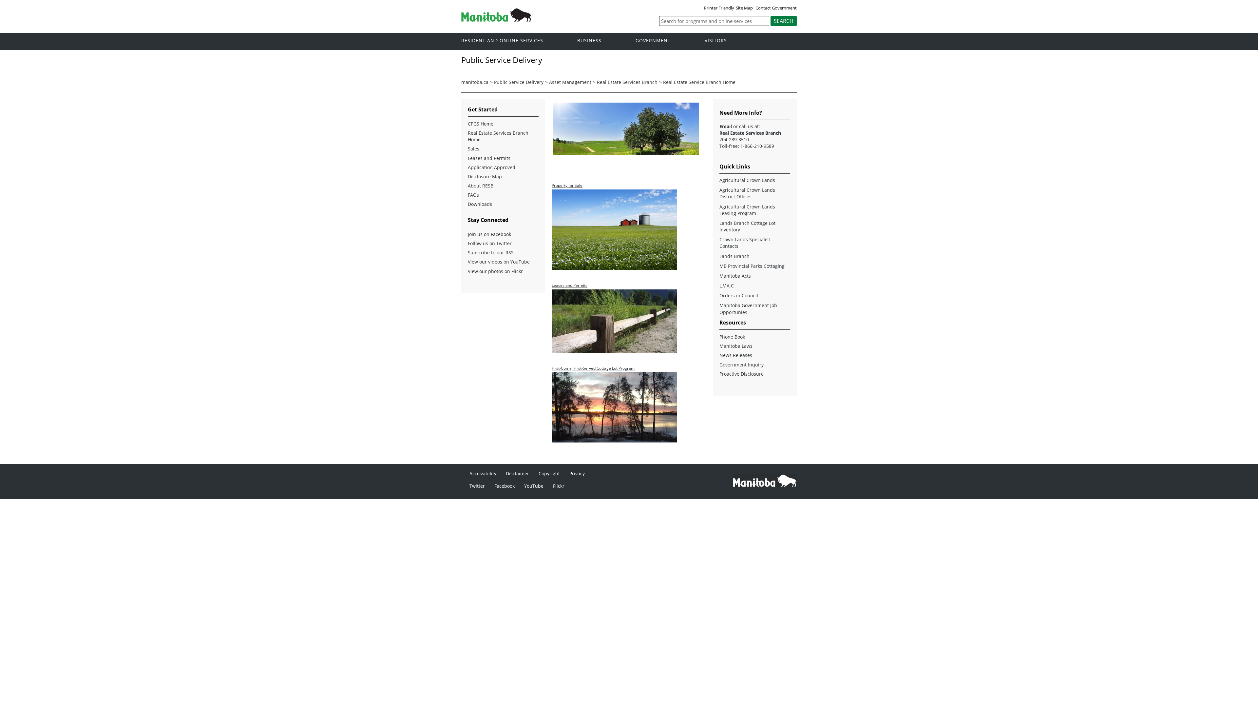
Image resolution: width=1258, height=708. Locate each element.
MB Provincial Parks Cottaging (752, 266)
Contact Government (776, 8)
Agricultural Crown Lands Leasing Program (747, 210)
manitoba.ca (474, 82)
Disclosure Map (485, 176)
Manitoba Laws (736, 346)
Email (725, 126)
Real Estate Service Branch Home (699, 82)
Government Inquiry (741, 365)
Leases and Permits (489, 158)
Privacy (577, 473)
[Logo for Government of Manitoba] (496, 19)
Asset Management (570, 82)
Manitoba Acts (735, 276)
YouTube (533, 486)
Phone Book (732, 337)
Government (653, 41)
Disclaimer (517, 473)
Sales (473, 149)
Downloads (480, 204)
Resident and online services (502, 41)
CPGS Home (480, 124)
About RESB (480, 186)
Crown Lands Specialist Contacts (744, 242)
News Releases (735, 355)
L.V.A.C (726, 286)
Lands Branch (734, 256)
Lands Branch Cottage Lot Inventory (747, 226)
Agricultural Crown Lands (747, 180)
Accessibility (482, 473)
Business (589, 41)
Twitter (477, 486)
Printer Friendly (719, 8)
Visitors (716, 41)
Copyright (549, 473)
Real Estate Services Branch (627, 82)
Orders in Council (738, 295)
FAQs (473, 195)
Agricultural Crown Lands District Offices (747, 193)
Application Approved (491, 167)
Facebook (504, 486)
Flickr (558, 486)
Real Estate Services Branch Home (498, 136)
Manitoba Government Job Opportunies (748, 308)
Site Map (744, 8)
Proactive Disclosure (741, 374)
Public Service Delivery (518, 82)
